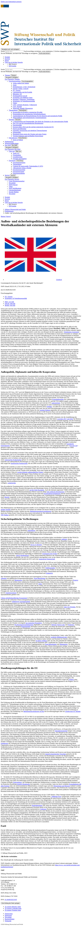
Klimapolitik (17, 132)
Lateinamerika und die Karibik (22, 92)
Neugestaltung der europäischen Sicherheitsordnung (29, 114)
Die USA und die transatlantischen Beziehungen (28, 123)
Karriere (7, 59)
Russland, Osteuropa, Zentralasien (23, 99)
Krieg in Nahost (18, 140)
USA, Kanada (17, 106)
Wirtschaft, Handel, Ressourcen (23, 108)
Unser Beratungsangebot (16, 181)
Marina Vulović (6, 216)
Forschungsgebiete (15, 81)
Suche (3, 51)
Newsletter (12, 183)
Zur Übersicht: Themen (12, 79)
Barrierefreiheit (9, 919)
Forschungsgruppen (19, 162)
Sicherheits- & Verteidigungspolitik (24, 101)
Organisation (17, 155)
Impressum (8, 915)
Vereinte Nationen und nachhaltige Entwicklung (28, 136)
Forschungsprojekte (19, 170)
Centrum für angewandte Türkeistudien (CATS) (28, 166)
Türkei (15, 103)
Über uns (12, 151)
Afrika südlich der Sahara (21, 83)
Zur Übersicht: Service (12, 179)
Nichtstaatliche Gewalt (20, 96)
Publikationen (9, 141)
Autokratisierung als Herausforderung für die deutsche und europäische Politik (37, 116)
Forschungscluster (18, 171)
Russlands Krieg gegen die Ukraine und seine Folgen (29, 134)
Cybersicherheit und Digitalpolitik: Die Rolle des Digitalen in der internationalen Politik (40, 121)
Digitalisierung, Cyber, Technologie (24, 87)
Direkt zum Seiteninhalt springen (11, 1)
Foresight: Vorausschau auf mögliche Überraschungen (30, 130)
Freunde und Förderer (20, 159)
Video (11, 186)
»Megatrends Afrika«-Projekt (22, 168)
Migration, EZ (17, 94)
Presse (7, 60)
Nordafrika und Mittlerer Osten (22, 97)
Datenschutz (9, 914)
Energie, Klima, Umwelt (20, 88)
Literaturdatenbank (15, 190)
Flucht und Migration (19, 129)
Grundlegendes (17, 157)
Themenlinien (13, 110)
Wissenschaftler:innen (11, 143)
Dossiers (11, 119)
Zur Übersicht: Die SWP (12, 149)
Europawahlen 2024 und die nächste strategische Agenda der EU (33, 127)
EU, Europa (16, 90)
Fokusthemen (13, 138)
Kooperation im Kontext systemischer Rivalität (27, 112)
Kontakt (7, 57)
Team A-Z (16, 153)
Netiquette (8, 921)
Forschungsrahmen (19, 173)
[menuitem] (43, 914)
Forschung (12, 160)
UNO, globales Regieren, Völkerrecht (25, 105)
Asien (14, 85)
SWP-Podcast (13, 185)
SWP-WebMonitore (15, 188)
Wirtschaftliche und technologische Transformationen (29, 117)
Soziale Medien (14, 192)
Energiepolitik (17, 125)
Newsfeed (12, 194)
